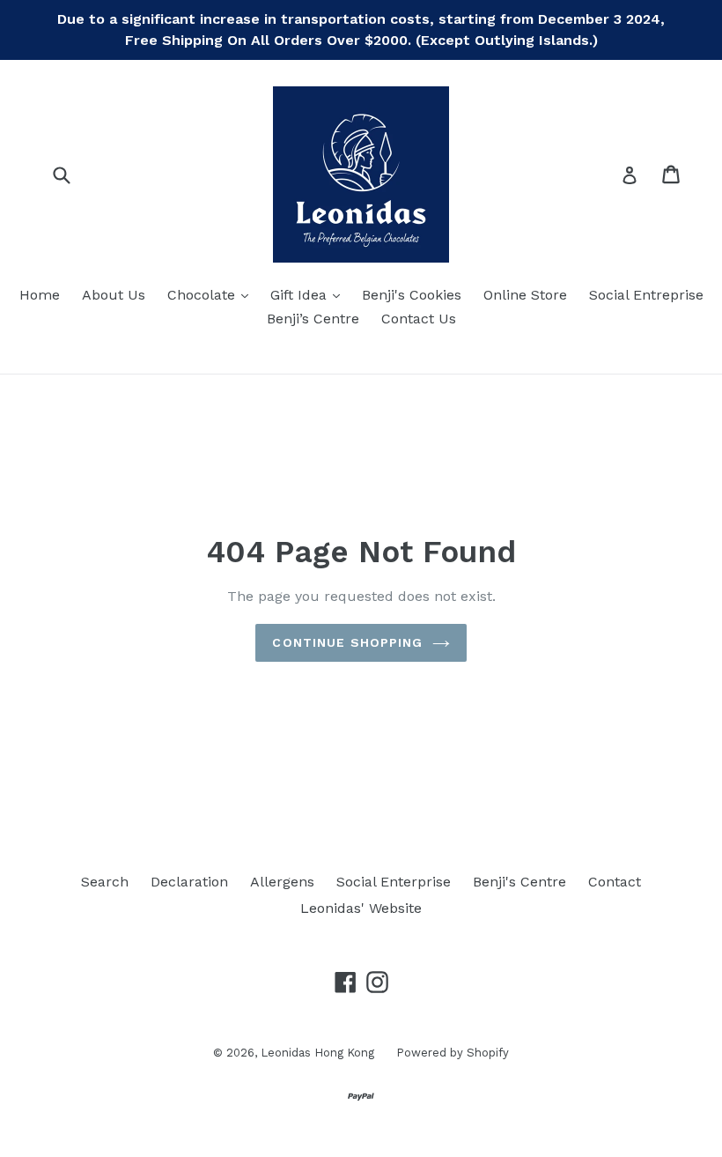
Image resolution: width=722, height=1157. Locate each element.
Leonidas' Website (361, 908)
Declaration (189, 881)
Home (39, 294)
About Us (113, 294)
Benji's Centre (519, 881)
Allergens (282, 881)
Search (105, 881)
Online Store (525, 294)
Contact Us (418, 318)
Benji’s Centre (313, 318)
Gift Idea (309, 294)
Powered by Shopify (452, 1052)
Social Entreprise (646, 294)
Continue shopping (347, 642)
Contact (614, 881)
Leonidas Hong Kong (317, 1052)
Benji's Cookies (411, 294)
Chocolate (212, 294)
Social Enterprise (393, 881)
